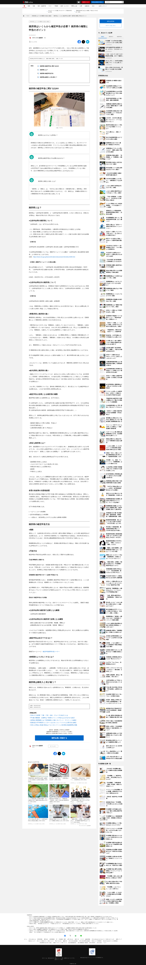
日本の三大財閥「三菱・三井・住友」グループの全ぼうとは (49, 715)
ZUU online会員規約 (73, 940)
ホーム (25, 939)
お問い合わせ (70, 939)
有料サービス (86, 2)
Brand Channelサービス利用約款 (110, 940)
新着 (29, 6)
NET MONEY (92, 942)
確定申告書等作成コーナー (51, 651)
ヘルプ (104, 942)
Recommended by (83, 825)
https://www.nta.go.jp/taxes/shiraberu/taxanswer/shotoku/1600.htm (54, 257)
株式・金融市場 (42, 6)
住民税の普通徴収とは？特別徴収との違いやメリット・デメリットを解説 (53, 720)
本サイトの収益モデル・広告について (45, 940)
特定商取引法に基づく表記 (45, 942)
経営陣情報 (52, 939)
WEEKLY (111, 36)
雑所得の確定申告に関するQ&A (49, 66)
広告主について (31, 940)
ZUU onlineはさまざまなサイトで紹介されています (103, 939)
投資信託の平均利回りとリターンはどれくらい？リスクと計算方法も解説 (53, 722)
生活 (93, 6)
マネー (50, 6)
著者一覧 (77, 939)
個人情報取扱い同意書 (83, 942)
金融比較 (87, 6)
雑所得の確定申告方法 (46, 73)
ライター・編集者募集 (85, 939)
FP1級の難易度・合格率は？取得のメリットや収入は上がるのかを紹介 (52, 717)
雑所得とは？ (44, 69)
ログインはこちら (110, 25)
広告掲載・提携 (62, 939)
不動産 (56, 6)
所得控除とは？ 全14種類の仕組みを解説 (39, 21)
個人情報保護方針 (72, 942)
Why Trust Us (58, 940)
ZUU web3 (99, 942)
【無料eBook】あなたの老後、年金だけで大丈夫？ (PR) (87, 11)
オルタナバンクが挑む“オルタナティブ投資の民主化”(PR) (60, 11)
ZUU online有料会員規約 (84, 940)
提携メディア (119, 939)
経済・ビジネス (65, 6)
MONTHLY (119, 36)
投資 (34, 6)
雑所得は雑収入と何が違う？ (48, 77)
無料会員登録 (110, 21)
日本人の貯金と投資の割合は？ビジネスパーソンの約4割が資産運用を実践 (53, 725)
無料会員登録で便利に (97, 2)
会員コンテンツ (103, 6)
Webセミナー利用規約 (97, 940)
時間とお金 (74, 6)
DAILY (102, 36)
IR (56, 939)
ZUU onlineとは (32, 939)
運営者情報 (39, 939)
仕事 (81, 6)
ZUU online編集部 (37, 37)
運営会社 (46, 939)
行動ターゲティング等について (60, 942)
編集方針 (65, 940)
